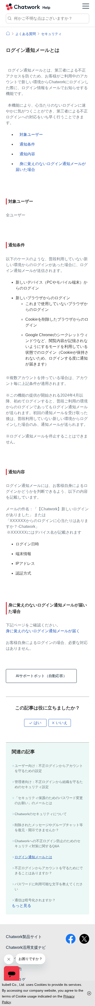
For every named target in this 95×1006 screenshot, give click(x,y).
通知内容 (27, 154)
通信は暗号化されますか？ (35, 900)
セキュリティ (51, 34)
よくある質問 (25, 34)
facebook (71, 939)
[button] (35, 723)
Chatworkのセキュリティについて (41, 814)
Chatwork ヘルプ (28, 6)
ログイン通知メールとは (33, 857)
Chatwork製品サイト (24, 937)
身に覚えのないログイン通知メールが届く (43, 631)
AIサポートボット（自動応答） (41, 676)
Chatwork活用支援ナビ (26, 947)
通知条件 (27, 144)
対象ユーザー (31, 134)
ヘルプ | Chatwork (8, 33)
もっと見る (21, 906)
